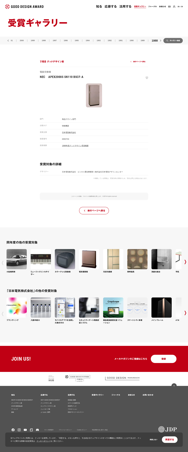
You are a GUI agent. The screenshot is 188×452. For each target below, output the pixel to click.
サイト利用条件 (49, 430)
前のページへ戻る (139, 62)
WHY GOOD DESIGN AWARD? (50, 400)
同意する (169, 439)
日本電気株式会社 (69, 132)
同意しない (153, 439)
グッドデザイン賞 (16, 403)
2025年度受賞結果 (17, 406)
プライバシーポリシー (65, 430)
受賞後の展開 (72, 400)
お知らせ (131, 395)
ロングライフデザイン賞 (48, 406)
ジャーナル (116, 395)
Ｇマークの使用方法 (74, 403)
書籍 (12, 412)
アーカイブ (14, 409)
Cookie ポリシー (82, 430)
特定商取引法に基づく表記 (100, 430)
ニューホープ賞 (45, 409)
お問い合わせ (148, 395)
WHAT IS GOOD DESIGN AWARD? (22, 400)
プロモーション (72, 409)
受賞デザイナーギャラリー (76, 412)
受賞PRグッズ (72, 406)
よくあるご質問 (45, 412)
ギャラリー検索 (175, 40)
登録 (163, 359)
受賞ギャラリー (98, 395)
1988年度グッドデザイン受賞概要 (75, 146)
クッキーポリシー (43, 441)
